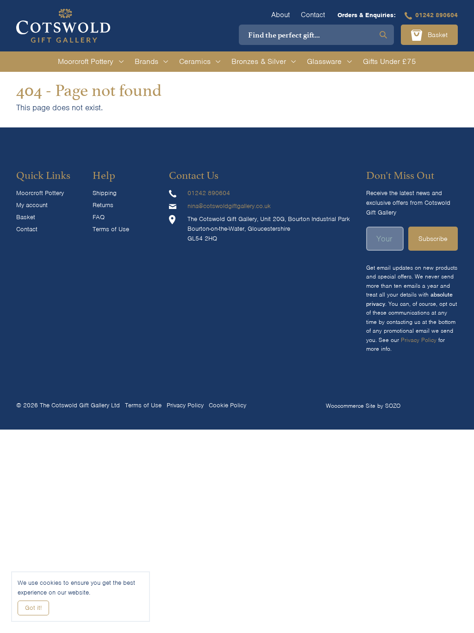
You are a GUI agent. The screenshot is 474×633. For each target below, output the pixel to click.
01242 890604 (436, 15)
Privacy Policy (419, 340)
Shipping (105, 193)
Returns (103, 205)
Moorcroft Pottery (85, 61)
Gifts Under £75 (389, 61)
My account (32, 205)
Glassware (324, 61)
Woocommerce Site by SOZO (363, 406)
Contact (313, 14)
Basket (436, 35)
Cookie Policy (227, 405)
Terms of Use (111, 229)
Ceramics (195, 61)
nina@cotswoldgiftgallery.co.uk (229, 206)
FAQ (99, 217)
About (280, 14)
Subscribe (433, 238)
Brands (146, 61)
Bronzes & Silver (258, 61)
